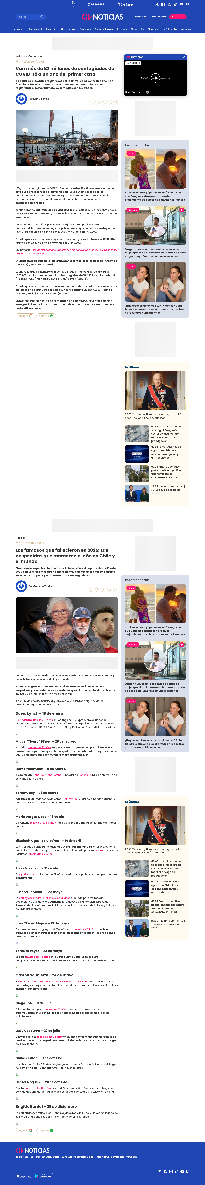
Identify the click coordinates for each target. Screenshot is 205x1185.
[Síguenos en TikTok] (175, 4)
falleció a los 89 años (42, 822)
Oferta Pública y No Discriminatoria (117, 1156)
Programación (159, 16)
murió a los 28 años (55, 1009)
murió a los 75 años (38, 957)
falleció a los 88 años (38, 1088)
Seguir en (23, 316)
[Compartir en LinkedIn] (109, 102)
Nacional (18, 29)
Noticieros (186, 29)
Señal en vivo (178, 17)
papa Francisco (27, 874)
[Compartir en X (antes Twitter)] (103, 102)
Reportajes (51, 29)
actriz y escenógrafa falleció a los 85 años (44, 898)
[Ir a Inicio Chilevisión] (125, 4)
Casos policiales (104, 29)
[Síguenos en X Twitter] (157, 4)
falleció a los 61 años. (40, 854)
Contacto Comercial (47, 1156)
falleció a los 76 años (50, 1036)
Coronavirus (35, 56)
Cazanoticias (68, 29)
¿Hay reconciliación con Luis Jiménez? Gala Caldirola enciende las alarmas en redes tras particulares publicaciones (154, 309)
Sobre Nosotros (24, 1156)
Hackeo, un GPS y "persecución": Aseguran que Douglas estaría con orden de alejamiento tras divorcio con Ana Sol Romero (155, 196)
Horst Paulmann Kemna (47, 775)
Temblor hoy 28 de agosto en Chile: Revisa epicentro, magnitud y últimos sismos (166, 452)
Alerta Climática (150, 29)
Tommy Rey (70, 799)
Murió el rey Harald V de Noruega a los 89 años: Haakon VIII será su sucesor (153, 416)
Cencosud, (85, 775)
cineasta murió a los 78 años (35, 720)
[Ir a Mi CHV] (73, 4)
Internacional (34, 29)
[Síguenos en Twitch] (187, 4)
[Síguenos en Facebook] (163, 4)
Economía (85, 29)
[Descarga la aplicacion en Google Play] (24, 1176)
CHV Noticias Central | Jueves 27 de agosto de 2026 (168, 490)
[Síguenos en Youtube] (181, 4)
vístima (99, 850)
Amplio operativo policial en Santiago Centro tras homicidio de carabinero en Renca (167, 472)
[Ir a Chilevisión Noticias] (102, 17)
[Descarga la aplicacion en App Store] (43, 1176)
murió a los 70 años (39, 747)
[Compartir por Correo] (115, 102)
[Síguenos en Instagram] (169, 4)
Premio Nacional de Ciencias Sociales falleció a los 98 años (54, 981)
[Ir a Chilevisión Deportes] (96, 4)
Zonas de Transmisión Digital (78, 1156)
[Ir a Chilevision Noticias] (102, 1150)
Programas (140, 16)
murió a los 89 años (85, 929)
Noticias (21, 56)
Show (134, 29)
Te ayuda (122, 29)
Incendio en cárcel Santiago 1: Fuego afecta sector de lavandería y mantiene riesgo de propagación (166, 434)
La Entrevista (169, 29)
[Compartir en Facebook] (91, 102)
